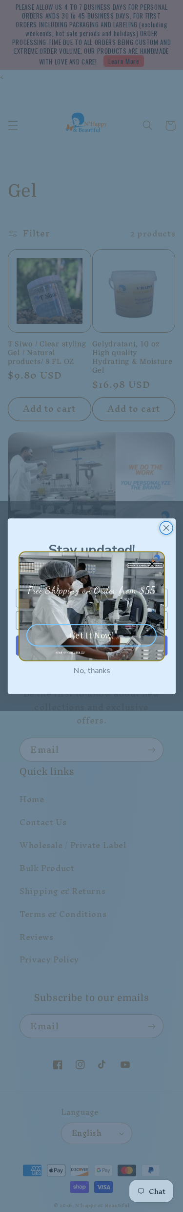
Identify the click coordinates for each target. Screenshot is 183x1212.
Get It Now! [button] (91, 634)
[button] (153, 563)
